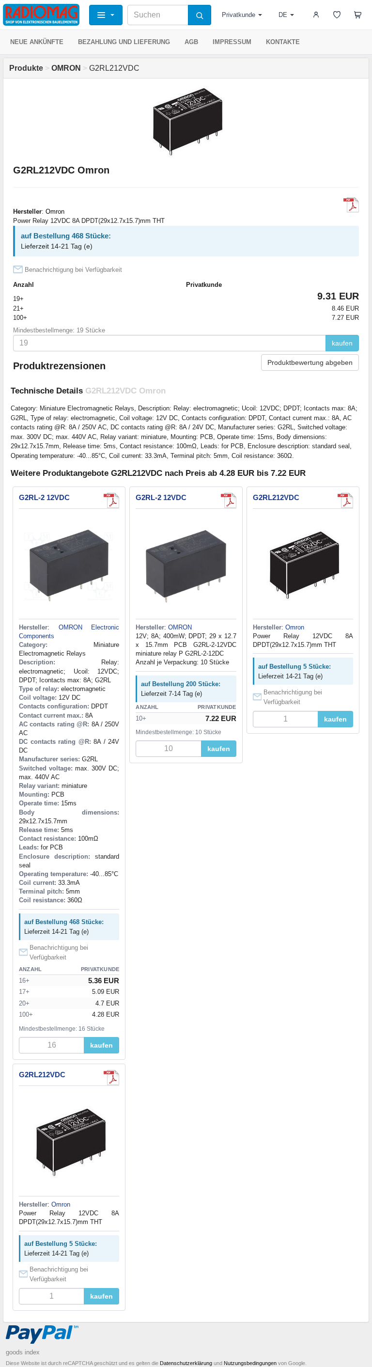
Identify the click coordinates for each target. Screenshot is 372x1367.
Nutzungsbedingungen (250, 1363)
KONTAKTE (283, 42)
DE (283, 14)
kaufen (342, 343)
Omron (55, 211)
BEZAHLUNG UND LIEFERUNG (124, 42)
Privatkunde (238, 14)
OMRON (180, 627)
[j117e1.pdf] (351, 205)
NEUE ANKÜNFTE (36, 42)
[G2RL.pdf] (111, 500)
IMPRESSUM (232, 42)
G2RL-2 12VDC (44, 497)
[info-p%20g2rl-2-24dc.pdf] (228, 500)
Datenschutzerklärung (186, 1363)
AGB (191, 42)
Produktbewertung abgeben (310, 362)
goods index (23, 1352)
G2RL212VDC (276, 497)
